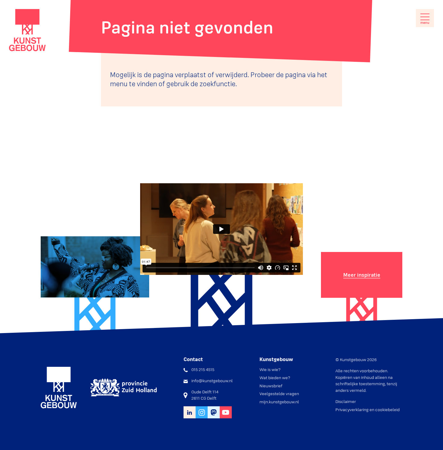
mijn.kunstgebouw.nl (279, 401)
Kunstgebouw (27, 30)
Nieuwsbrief (270, 386)
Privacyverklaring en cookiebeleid (367, 409)
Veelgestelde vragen (279, 393)
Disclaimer (345, 401)
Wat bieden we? (274, 377)
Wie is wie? (270, 369)
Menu (424, 22)
